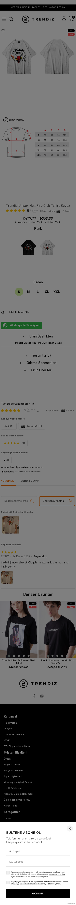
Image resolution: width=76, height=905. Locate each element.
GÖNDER (38, 893)
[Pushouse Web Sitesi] (71, 903)
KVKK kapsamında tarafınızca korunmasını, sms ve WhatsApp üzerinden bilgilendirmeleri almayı (39, 883)
